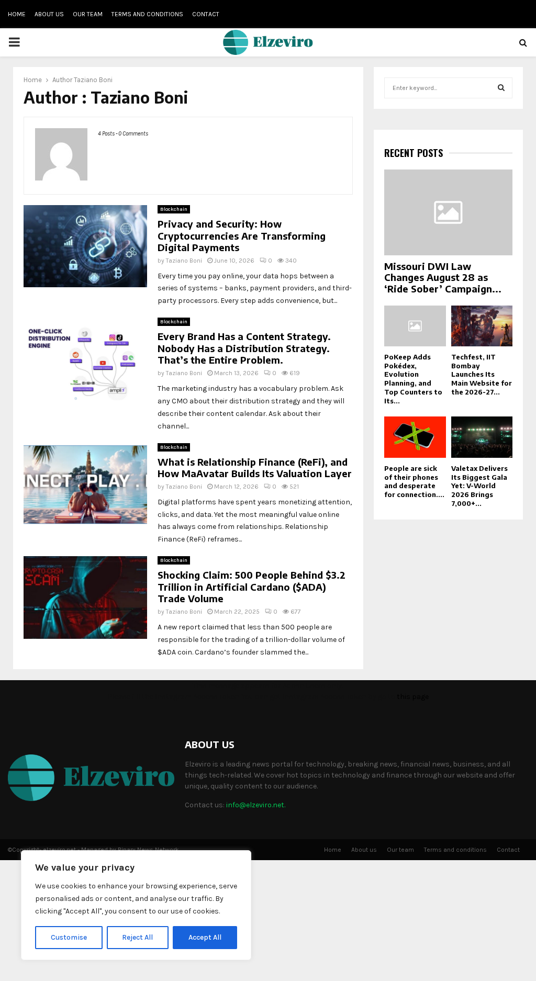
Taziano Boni (93, 80)
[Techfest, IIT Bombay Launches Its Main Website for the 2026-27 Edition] (482, 326)
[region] (136, 905)
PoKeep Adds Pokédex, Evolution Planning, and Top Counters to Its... (413, 379)
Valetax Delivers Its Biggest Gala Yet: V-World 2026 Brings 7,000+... (479, 486)
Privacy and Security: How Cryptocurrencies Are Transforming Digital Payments (242, 235)
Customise (69, 937)
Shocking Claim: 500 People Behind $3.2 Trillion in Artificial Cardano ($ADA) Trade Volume (251, 586)
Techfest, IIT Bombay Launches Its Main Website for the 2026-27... (481, 374)
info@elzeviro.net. (255, 804)
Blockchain (173, 209)
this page (413, 696)
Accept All (204, 937)
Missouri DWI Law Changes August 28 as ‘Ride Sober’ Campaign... (442, 277)
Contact (205, 14)
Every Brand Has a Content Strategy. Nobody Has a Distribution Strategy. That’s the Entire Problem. (244, 348)
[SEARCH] (501, 87)
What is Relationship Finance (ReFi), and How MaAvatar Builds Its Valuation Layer (255, 468)
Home (17, 14)
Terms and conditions (147, 14)
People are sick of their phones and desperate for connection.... (414, 481)
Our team (88, 14)
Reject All (137, 937)
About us (49, 14)
